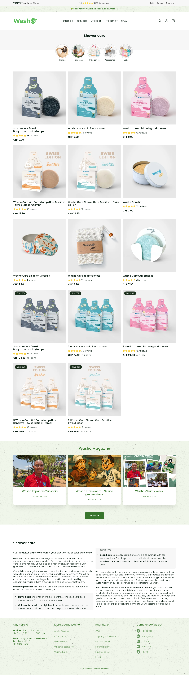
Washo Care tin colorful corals (31, 275)
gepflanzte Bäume (31, 3)
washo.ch (90, 668)
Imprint (99, 657)
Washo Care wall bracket (138, 275)
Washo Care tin (132, 202)
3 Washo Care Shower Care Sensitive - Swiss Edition (91, 421)
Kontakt (160, 3)
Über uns (170, 3)
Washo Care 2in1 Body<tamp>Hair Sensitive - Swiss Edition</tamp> (39, 203)
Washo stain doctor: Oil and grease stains (94, 493)
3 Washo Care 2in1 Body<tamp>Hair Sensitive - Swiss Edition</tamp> (34, 421)
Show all (94, 515)
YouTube (146, 646)
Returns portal (102, 641)
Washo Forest (61, 641)
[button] (160, 21)
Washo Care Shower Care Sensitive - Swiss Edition (93, 203)
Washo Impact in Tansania (40, 491)
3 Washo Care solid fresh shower (87, 346)
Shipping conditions (105, 636)
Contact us (60, 636)
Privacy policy (102, 651)
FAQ (152, 3)
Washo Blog (60, 651)
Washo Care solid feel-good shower (144, 128)
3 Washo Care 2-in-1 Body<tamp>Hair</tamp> (28, 348)
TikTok (145, 651)
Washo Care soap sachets (84, 275)
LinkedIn (146, 641)
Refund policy (102, 646)
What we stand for (64, 646)
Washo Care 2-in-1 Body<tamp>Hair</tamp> (28, 129)
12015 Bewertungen (102, 3)
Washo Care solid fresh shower (86, 128)
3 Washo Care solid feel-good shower (145, 346)
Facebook (147, 630)
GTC (97, 631)
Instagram (147, 636)
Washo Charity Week (149, 491)
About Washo (61, 631)
